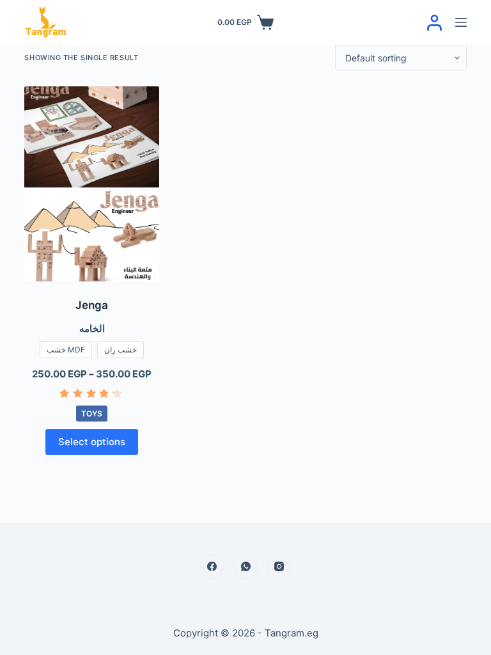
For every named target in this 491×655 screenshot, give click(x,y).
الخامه (92, 328)
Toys (91, 413)
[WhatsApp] (245, 567)
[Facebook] (212, 567)
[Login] (434, 23)
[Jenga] (91, 183)
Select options (91, 442)
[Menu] (461, 22)
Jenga (91, 305)
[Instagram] (279, 567)
